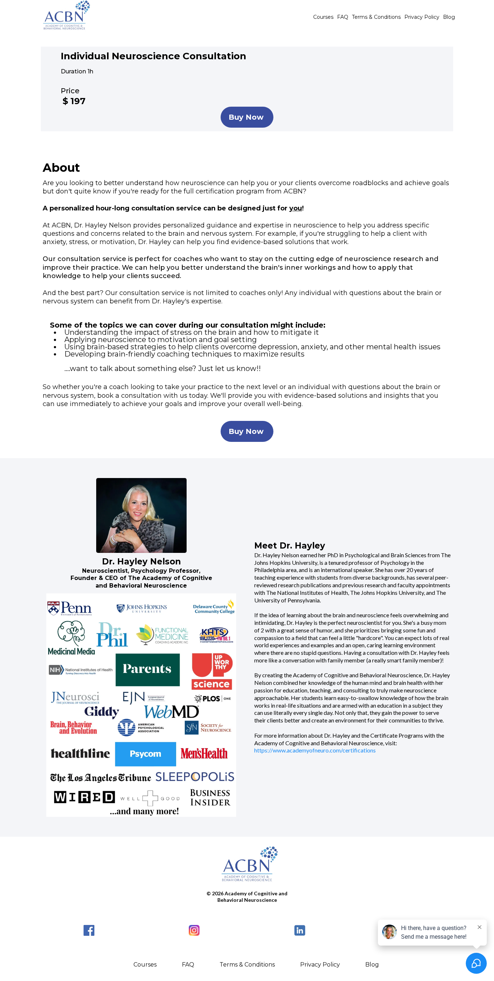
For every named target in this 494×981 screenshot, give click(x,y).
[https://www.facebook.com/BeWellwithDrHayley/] (89, 930)
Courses (323, 17)
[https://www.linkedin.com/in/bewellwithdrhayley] (300, 930)
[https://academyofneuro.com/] (247, 866)
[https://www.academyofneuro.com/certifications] (64, 17)
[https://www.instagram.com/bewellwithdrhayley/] (195, 930)
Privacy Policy (421, 17)
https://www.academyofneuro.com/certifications (315, 750)
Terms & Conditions (376, 17)
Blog (449, 17)
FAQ (342, 17)
